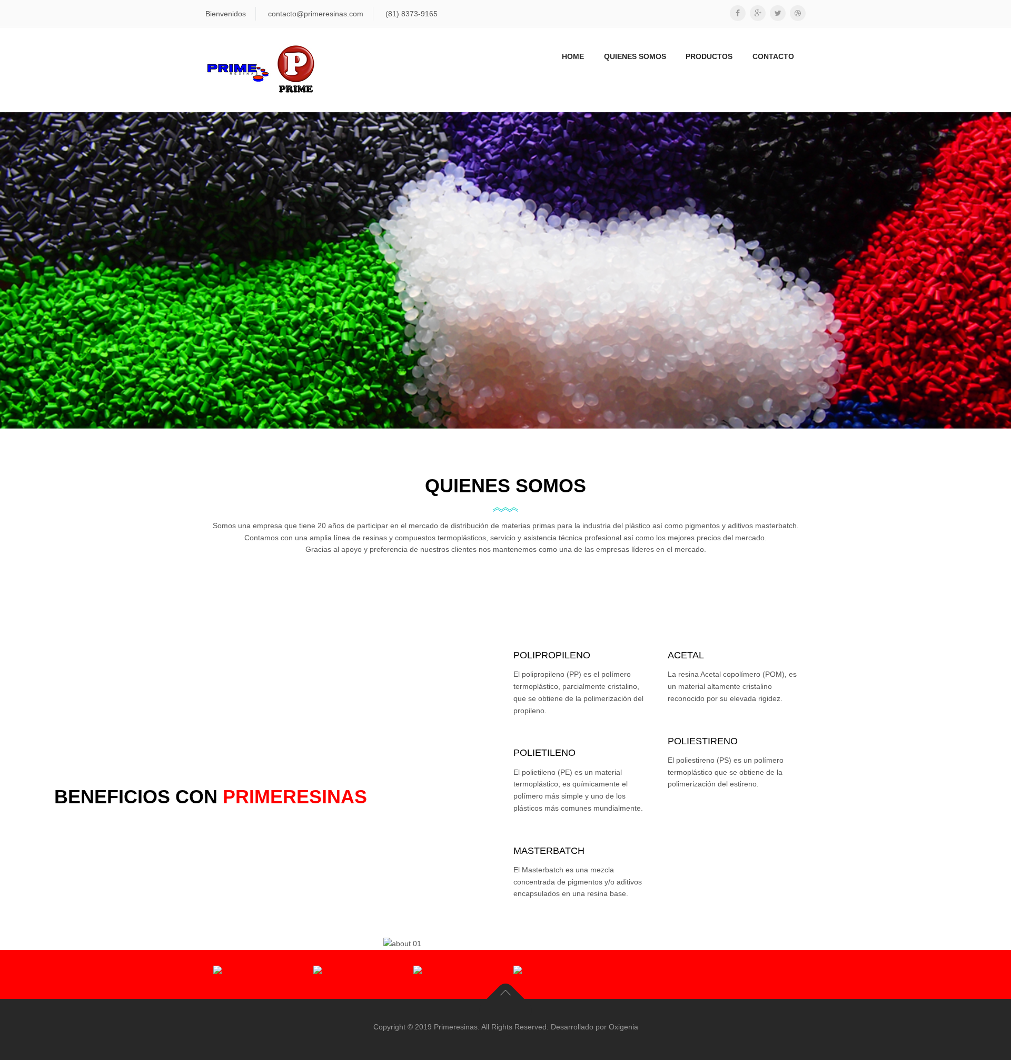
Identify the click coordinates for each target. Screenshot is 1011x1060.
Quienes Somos (635, 56)
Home (573, 56)
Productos (709, 56)
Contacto (773, 56)
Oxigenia (623, 1027)
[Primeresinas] (261, 69)
